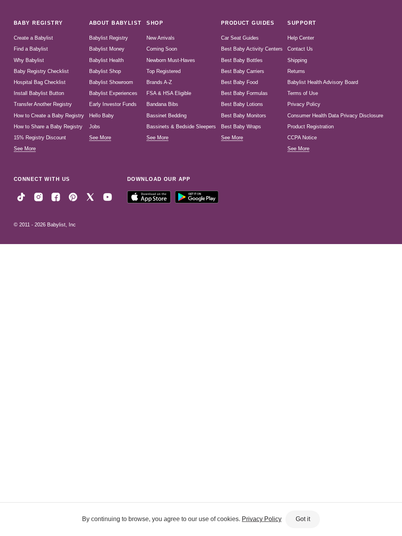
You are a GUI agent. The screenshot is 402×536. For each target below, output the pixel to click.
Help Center (300, 38)
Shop (154, 23)
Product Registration (310, 126)
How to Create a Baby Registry (49, 116)
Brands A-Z (159, 82)
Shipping (297, 60)
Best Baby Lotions (242, 104)
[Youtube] (107, 196)
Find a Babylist (31, 49)
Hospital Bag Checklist (40, 82)
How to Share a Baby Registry (48, 126)
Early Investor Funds (113, 104)
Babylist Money (106, 49)
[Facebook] (56, 196)
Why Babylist (29, 60)
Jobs (94, 126)
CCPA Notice (302, 137)
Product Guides (248, 23)
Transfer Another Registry (43, 104)
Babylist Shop (105, 71)
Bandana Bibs (162, 104)
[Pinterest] (73, 196)
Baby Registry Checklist (41, 71)
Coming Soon (161, 49)
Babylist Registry (108, 38)
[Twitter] (90, 196)
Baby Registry (38, 23)
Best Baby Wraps (241, 126)
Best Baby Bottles (242, 60)
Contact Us (300, 49)
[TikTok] (21, 196)
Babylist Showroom (111, 82)
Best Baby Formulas (244, 93)
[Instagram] (38, 196)
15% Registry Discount (40, 137)
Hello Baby (101, 116)
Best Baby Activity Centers (252, 49)
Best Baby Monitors (243, 116)
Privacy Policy (303, 104)
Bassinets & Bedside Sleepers (181, 126)
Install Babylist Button (39, 93)
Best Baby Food (239, 82)
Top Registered (163, 71)
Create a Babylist (33, 38)
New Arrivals (160, 38)
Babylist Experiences (113, 93)
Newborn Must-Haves (170, 60)
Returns (296, 71)
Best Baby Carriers (242, 71)
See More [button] (25, 148)
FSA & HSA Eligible (168, 93)
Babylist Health (106, 60)
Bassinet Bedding (166, 116)
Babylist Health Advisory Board (322, 82)
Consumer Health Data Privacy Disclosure (335, 116)
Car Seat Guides (240, 38)
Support (301, 23)
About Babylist (115, 23)
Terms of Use (302, 93)
